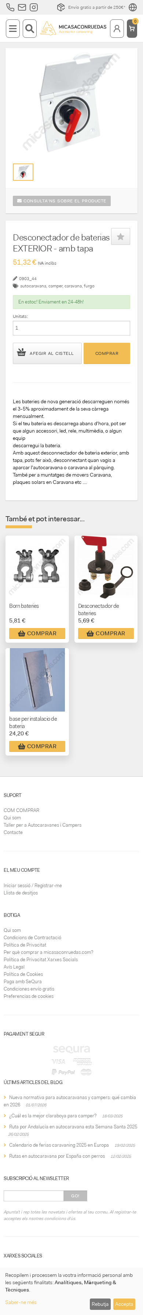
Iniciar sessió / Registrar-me (33, 885)
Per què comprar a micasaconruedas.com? (48, 952)
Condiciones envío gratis (29, 989)
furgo (89, 286)
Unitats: (20, 316)
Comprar (107, 353)
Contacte (13, 832)
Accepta (124, 1304)
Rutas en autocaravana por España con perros (57, 1156)
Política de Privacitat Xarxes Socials (41, 959)
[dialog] (71, 1291)
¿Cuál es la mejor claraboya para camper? (52, 1116)
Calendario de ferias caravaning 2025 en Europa (59, 1145)
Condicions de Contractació (32, 937)
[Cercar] (30, 28)
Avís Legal (14, 967)
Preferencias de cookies (29, 996)
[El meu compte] (117, 28)
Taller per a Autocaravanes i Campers (42, 825)
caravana (73, 286)
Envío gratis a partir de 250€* (96, 7)
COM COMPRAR (21, 810)
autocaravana (33, 286)
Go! (75, 1196)
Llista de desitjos (21, 893)
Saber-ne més (21, 1302)
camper (55, 286)
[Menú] (13, 28)
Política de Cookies (23, 974)
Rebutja (100, 1304)
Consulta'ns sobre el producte (64, 201)
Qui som (12, 818)
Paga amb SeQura (23, 981)
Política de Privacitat (25, 945)
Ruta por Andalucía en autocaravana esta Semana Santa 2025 (73, 1127)
